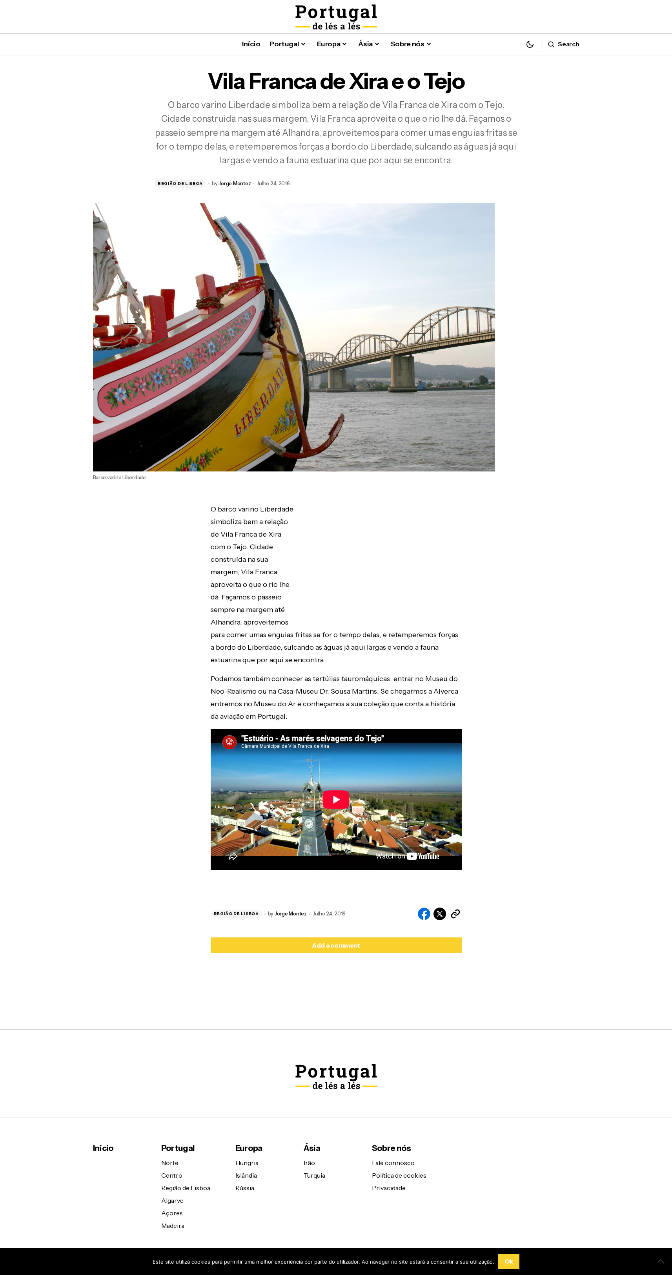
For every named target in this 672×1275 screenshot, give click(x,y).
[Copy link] (455, 914)
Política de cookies (399, 1175)
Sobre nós (391, 1148)
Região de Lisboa (180, 183)
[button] (530, 44)
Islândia (246, 1175)
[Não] (662, 1261)
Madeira (172, 1225)
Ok (508, 1261)
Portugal (178, 1148)
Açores (172, 1213)
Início (103, 1148)
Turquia (314, 1175)
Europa (248, 1148)
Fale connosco (393, 1163)
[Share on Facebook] (424, 914)
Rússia (244, 1188)
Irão (309, 1163)
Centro (171, 1175)
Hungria (247, 1163)
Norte (169, 1163)
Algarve (172, 1200)
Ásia (312, 1148)
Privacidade (389, 1188)
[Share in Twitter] (440, 914)
